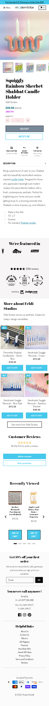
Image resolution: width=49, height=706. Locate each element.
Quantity (9, 116)
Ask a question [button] (24, 463)
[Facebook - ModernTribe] (20, 615)
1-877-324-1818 (27, 600)
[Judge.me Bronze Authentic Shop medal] (37, 280)
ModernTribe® (28, 694)
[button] (24, 35)
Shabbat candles (28, 222)
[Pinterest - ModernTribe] (29, 615)
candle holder (17, 179)
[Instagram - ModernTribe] (24, 615)
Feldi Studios (11, 102)
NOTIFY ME (24, 136)
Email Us (24, 596)
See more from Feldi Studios (24, 424)
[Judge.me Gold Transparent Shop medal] (24, 280)
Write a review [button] (24, 456)
